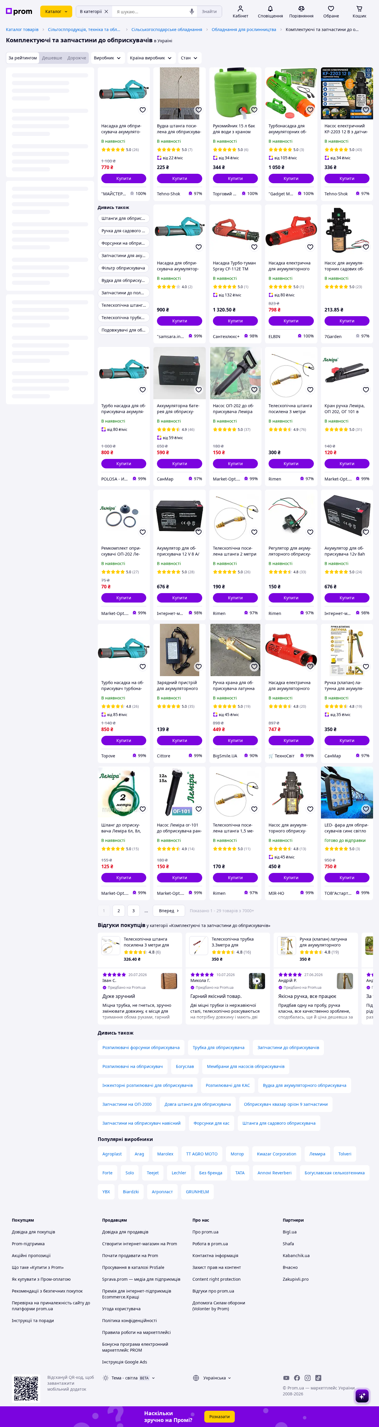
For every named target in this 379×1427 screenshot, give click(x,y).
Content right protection (216, 1279)
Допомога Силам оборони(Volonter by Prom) (218, 1305)
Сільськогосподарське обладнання (166, 29)
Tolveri (344, 1154)
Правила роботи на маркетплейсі (136, 1332)
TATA (240, 1173)
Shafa (288, 1243)
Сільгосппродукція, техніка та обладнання (85, 29)
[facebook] (297, 1377)
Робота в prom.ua (210, 1243)
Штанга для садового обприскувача (279, 1123)
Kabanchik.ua (296, 1255)
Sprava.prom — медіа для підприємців (141, 1279)
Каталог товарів (22, 29)
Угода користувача (121, 1308)
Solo (130, 1173)
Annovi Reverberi (275, 1173)
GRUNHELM (197, 1191)
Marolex (165, 1154)
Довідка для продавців (125, 1232)
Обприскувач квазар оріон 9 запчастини (286, 1104)
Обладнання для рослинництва (244, 29)
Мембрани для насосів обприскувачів (246, 1066)
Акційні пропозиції (31, 1255)
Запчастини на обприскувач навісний (141, 1123)
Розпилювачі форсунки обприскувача (141, 1047)
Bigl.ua (290, 1232)
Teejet (153, 1173)
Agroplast (112, 1154)
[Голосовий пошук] (192, 11)
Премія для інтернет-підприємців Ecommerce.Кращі (136, 1294)
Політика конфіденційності (129, 1320)
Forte (107, 1173)
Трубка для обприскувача (219, 1047)
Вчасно (290, 1267)
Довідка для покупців (33, 1232)
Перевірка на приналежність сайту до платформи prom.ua (51, 1305)
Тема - (125, 1378)
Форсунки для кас (211, 1123)
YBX (106, 1191)
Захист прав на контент (216, 1267)
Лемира (317, 1154)
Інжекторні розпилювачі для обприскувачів (147, 1085)
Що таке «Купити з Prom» (38, 1267)
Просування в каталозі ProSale (133, 1267)
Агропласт (162, 1191)
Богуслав (185, 1066)
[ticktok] (318, 1377)
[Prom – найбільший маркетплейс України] (19, 11)
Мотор (237, 1154)
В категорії (91, 11)
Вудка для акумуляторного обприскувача (304, 1085)
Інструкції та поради (33, 1320)
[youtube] (286, 1377)
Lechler (179, 1173)
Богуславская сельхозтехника (335, 1173)
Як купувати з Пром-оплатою (41, 1279)
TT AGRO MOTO (202, 1154)
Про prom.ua (205, 1232)
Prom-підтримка (28, 1243)
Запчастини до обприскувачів (288, 1047)
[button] (123, 178)
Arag (139, 1154)
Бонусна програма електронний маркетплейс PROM (135, 1347)
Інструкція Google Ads (124, 1362)
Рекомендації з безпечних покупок (47, 1291)
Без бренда (210, 1173)
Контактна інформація (215, 1255)
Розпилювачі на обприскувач (132, 1066)
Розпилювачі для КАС (228, 1085)
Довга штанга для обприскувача (198, 1104)
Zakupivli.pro (296, 1279)
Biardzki (131, 1191)
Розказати (219, 1416)
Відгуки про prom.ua (213, 1291)
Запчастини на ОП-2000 (127, 1104)
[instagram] (307, 1377)
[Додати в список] (142, 110)
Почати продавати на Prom (130, 1255)
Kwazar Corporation (276, 1154)
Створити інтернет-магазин (130, 1243)
